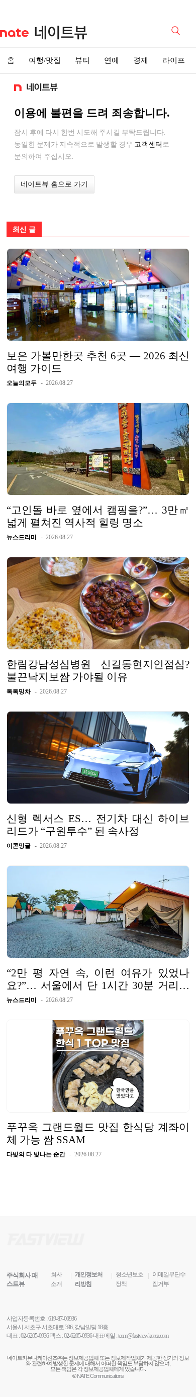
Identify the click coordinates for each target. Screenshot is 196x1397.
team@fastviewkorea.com (143, 1335)
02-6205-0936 (35, 1335)
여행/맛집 (45, 60)
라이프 (173, 60)
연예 (111, 60)
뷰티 (82, 60)
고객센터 (148, 144)
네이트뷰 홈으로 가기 (54, 184)
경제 (140, 60)
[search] (177, 29)
